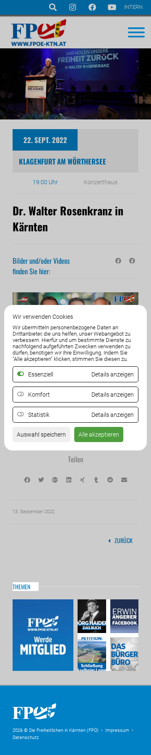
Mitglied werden (43, 635)
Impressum (117, 730)
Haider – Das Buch (93, 617)
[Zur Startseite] (75, 721)
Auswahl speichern (41, 434)
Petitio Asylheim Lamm (93, 653)
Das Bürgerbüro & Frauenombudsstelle (123, 653)
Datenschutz (26, 737)
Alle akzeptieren (98, 434)
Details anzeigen (112, 394)
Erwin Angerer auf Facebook (123, 617)
